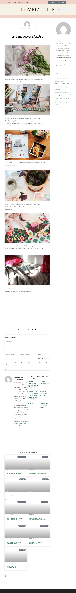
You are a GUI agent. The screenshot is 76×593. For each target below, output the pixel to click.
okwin (56, 98)
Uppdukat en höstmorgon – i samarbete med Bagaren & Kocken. (33, 395)
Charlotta (57, 102)
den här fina (9, 126)
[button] (18, 329)
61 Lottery (57, 81)
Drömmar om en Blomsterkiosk (37, 473)
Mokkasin (14, 165)
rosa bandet (21, 118)
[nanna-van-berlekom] (63, 29)
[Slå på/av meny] (38, 16)
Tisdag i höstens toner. (43, 393)
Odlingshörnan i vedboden (14, 473)
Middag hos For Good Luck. (44, 405)
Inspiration (33, 42)
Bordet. (31, 403)
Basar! (23, 291)
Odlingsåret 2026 (11, 496)
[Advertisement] (27, 307)
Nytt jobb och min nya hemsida (37, 496)
